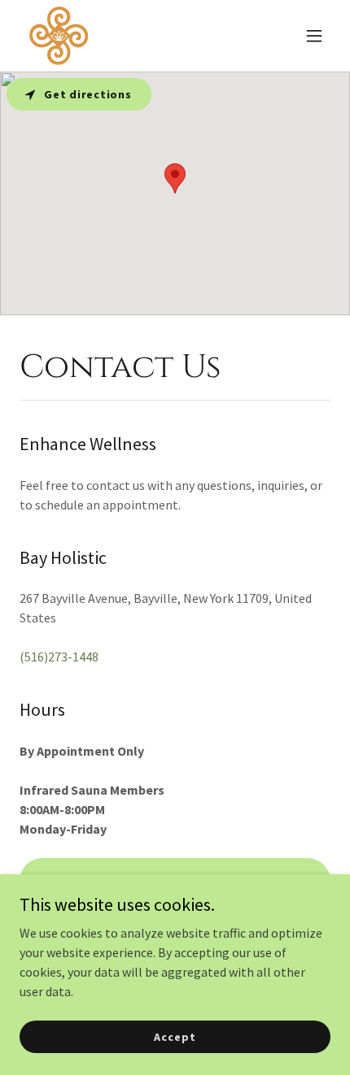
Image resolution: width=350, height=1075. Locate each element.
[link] (58, 36)
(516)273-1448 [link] (59, 656)
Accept (174, 1036)
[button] (314, 36)
